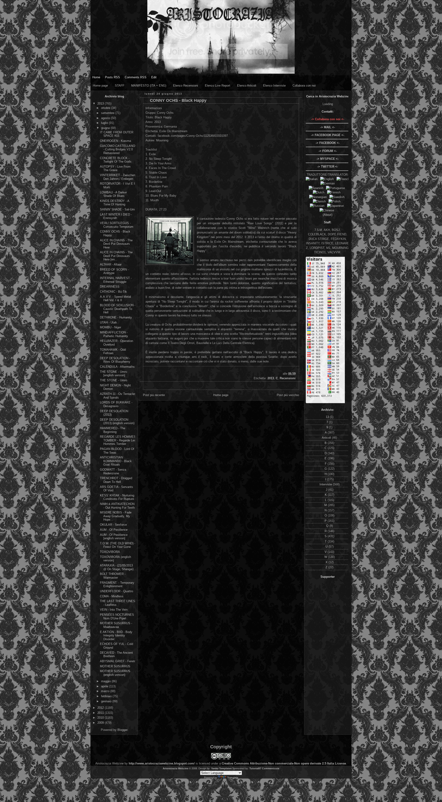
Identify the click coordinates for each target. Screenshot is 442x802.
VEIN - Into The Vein (114, 609)
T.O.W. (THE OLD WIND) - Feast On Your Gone (117, 545)
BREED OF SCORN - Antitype (114, 271)
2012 (101, 707)
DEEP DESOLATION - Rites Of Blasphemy (115, 360)
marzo (105, 691)
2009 (101, 722)
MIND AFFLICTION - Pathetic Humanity (114, 334)
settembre (108, 113)
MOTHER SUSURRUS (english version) (115, 673)
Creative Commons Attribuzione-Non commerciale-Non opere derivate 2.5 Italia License (284, 763)
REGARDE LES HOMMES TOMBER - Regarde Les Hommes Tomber (118, 440)
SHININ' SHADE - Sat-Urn (117, 209)
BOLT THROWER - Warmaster (112, 575)
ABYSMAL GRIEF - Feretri (118, 661)
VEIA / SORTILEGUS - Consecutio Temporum (116, 224)
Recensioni (288, 378)
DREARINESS (109, 286)
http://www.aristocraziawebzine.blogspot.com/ (162, 763)
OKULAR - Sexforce (113, 524)
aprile (105, 686)
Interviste (326, 484)
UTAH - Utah (108, 322)
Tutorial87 (255, 768)
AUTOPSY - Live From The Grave (115, 168)
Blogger (122, 730)
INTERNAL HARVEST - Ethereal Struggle (116, 279)
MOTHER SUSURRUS (115, 666)
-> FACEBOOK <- (328, 143)
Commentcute (270, 768)
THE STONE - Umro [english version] (113, 373)
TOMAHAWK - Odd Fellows (113, 351)
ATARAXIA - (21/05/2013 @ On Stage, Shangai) (117, 567)
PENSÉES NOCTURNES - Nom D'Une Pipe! (118, 616)
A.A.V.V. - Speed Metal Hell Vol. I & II (115, 298)
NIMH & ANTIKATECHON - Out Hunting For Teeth (117, 505)
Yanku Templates (221, 768)
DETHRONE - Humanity (116, 317)
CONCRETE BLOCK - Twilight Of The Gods (115, 159)
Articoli (327, 437)
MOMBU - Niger (110, 327)
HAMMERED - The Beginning (112, 430)
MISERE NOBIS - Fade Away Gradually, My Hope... (115, 516)
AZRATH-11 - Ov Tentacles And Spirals (118, 395)
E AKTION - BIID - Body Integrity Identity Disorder (116, 635)
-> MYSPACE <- (328, 158)
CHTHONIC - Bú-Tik (113, 291)
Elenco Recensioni (185, 85)
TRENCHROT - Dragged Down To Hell (116, 480)
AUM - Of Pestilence (114, 529)
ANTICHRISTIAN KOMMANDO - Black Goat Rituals (116, 461)
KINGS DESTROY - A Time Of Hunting (114, 202)
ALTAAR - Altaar (111, 264)
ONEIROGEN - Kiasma (115, 141)
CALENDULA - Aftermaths (117, 366)
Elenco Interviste (274, 85)
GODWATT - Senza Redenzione (113, 471)
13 (328, 417)
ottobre (106, 108)
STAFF (119, 85)
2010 (101, 717)
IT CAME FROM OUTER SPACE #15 (116, 134)
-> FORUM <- (328, 151)
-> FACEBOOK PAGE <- (327, 135)
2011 (101, 713)
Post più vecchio (288, 395)
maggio (106, 681)
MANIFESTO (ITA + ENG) (148, 85)
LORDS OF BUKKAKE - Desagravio (116, 404)
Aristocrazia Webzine (175, 768)
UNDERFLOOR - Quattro (116, 591)
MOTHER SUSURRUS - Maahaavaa (116, 625)
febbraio (107, 696)
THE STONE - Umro (113, 380)
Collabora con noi (304, 85)
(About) (327, 214)
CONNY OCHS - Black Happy (178, 100)
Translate (232, 777)
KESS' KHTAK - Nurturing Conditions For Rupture (117, 497)
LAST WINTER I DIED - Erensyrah (116, 216)
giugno (106, 128)
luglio (105, 123)
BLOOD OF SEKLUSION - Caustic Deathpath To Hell (117, 308)
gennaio (106, 701)
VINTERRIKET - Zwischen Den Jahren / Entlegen (117, 177)
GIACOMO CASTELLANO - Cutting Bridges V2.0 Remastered (117, 149)
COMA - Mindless (111, 596)
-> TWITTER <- (327, 166)
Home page (100, 85)
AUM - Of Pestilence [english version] (114, 536)
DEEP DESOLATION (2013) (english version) (117, 421)
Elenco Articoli (246, 85)
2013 (101, 103)
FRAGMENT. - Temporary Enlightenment (117, 584)
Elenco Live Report (217, 85)
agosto (106, 118)
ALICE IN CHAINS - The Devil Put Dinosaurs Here (116, 244)
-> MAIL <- (327, 127)
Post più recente (154, 395)
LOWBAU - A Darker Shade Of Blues (113, 194)
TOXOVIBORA (110, 552)
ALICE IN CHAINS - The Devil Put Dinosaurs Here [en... (116, 256)
